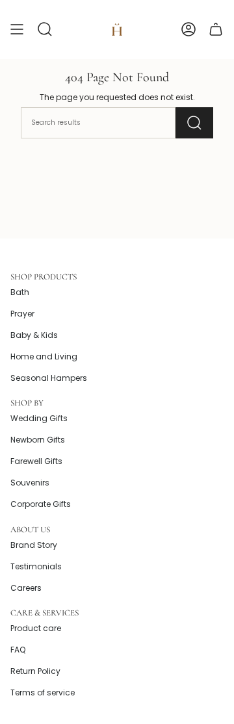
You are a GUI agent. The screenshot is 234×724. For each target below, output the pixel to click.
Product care (35, 628)
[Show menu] (17, 29)
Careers (26, 587)
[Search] (194, 122)
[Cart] (215, 29)
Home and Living (43, 356)
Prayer (22, 313)
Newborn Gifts (37, 439)
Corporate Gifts (40, 504)
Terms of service (42, 692)
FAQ (17, 649)
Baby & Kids (34, 335)
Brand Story (33, 544)
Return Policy (35, 671)
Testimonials (36, 566)
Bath (19, 292)
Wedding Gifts (39, 418)
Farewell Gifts (36, 461)
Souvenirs (29, 482)
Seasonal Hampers (48, 377)
